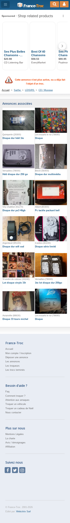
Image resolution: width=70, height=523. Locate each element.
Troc (34, 6)
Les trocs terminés (15, 370)
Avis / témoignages (15, 442)
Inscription (25, 353)
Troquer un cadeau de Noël (19, 408)
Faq (7, 391)
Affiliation (10, 446)
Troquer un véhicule (15, 404)
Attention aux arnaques (17, 400)
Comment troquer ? (15, 395)
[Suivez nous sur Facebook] (8, 470)
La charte (10, 438)
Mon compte (11, 353)
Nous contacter (13, 412)
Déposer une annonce (16, 357)
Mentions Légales (14, 434)
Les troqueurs (12, 365)
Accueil (9, 349)
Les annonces (12, 361)
